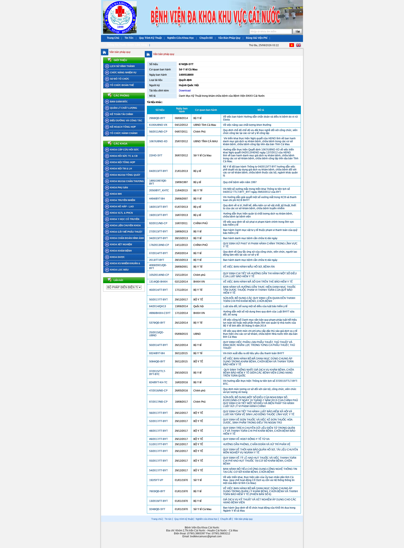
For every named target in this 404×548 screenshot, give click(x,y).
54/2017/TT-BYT (158, 470)
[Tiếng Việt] (291, 46)
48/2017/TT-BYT (158, 430)
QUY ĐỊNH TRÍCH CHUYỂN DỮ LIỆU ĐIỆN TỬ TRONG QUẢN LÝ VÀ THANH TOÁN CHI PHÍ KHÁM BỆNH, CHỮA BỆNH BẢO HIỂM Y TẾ (259, 430)
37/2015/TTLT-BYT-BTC (157, 373)
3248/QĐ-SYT (157, 509)
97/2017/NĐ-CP (158, 401)
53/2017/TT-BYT (158, 451)
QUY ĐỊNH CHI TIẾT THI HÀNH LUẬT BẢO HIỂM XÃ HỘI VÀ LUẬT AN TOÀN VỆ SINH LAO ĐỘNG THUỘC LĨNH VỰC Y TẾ (258, 413)
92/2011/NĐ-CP (158, 223)
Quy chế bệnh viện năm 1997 (240, 182)
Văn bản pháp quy (119, 52)
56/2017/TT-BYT (158, 412)
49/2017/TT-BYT (158, 439)
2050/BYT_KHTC (159, 190)
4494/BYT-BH (157, 198)
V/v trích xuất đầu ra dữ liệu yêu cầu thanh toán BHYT (253, 353)
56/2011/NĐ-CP (158, 131)
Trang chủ (156, 519)
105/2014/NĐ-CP (159, 274)
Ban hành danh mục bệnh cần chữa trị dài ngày (250, 238)
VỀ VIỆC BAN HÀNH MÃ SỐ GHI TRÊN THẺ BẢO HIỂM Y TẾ (258, 281)
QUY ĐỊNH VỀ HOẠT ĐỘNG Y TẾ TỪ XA (246, 439)
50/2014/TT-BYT (158, 345)
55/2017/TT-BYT (158, 460)
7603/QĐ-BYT (157, 491)
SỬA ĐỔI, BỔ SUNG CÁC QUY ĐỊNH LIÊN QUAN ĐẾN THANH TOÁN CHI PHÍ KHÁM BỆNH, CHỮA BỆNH (259, 300)
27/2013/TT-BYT (158, 231)
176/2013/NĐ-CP (159, 245)
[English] (298, 46)
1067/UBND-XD (158, 141)
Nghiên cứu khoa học (207, 519)
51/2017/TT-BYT (158, 444)
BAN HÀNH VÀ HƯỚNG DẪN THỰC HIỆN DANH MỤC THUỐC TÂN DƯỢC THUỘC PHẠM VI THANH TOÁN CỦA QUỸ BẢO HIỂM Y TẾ (259, 289)
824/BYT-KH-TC (158, 382)
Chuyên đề (225, 519)
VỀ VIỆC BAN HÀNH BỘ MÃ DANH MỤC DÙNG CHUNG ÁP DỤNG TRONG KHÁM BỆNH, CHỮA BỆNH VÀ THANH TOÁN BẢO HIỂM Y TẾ (258, 361)
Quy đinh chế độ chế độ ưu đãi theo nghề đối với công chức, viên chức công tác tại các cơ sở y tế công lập (260, 132)
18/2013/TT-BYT (158, 206)
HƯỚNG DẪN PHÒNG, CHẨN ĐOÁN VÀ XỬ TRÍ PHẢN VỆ (256, 444)
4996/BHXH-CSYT (159, 313)
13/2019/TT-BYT (158, 501)
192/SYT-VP (156, 480)
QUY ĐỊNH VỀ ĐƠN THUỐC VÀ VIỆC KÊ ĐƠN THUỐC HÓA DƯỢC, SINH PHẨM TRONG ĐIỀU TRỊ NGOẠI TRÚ (257, 421)
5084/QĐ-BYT (157, 361)
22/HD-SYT (155, 155)
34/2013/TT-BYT (158, 238)
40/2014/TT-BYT (158, 289)
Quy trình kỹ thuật (183, 519)
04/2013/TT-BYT (158, 171)
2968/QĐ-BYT (157, 118)
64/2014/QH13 (157, 306)
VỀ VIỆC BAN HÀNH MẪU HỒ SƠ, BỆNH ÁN (249, 266)
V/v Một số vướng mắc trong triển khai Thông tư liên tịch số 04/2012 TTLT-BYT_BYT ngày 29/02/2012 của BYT (256, 190)
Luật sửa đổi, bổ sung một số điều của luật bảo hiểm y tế (255, 306)
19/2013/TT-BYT (158, 215)
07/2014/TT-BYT (158, 253)
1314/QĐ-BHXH (158, 281)
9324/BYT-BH (157, 353)
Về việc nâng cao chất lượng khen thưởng (247, 124)
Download (185, 90)
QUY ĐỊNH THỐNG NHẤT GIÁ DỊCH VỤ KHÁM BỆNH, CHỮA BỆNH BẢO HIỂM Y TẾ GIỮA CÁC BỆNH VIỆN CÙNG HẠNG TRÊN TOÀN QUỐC (258, 372)
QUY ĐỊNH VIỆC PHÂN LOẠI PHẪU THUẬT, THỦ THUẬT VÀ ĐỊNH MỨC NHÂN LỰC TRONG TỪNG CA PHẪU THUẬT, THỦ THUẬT (259, 345)
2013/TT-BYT (156, 260)
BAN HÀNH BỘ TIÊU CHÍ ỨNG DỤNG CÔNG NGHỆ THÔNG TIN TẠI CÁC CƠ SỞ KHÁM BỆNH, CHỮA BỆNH (260, 470)
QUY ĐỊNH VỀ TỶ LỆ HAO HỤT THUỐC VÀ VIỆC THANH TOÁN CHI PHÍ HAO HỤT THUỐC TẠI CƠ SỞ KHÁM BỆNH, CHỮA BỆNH (259, 460)
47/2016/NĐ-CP (158, 390)
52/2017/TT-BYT (158, 421)
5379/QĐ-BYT (157, 322)
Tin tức (168, 519)
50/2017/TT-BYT (158, 299)
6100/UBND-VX (158, 124)
